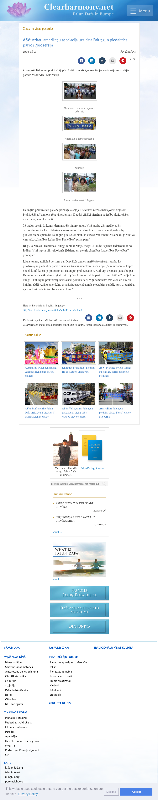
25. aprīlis (10, 680)
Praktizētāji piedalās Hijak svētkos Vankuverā (78, 369)
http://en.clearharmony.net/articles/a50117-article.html (52, 310)
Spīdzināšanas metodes (19, 666)
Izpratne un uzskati (61, 676)
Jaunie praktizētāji (60, 680)
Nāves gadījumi (14, 662)
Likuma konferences (17, 727)
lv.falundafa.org (14, 767)
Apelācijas (11, 736)
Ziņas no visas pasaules (38, 28)
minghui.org (12, 776)
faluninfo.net (12, 772)
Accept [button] (136, 791)
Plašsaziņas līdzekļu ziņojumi (22, 750)
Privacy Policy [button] (28, 794)
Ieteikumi (55, 690)
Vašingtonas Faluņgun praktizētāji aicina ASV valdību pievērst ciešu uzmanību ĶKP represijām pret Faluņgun (77, 416)
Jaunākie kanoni (63, 494)
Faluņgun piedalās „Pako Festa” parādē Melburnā (115, 412)
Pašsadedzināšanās (16, 690)
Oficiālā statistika (15, 676)
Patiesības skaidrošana (18, 722)
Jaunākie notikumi (16, 717)
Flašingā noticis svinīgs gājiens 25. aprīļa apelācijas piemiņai (115, 371)
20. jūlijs (10, 685)
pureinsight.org (14, 781)
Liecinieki (55, 694)
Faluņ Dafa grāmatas (92, 468)
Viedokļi (54, 685)
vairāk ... (57, 531)
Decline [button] (111, 791)
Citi (7, 754)
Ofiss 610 (10, 699)
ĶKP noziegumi (14, 703)
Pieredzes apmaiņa (61, 671)
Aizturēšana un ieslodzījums (21, 671)
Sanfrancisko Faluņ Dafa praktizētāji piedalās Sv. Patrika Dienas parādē (41, 412)
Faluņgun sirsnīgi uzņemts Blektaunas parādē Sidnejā (41, 371)
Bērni (8, 694)
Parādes (9, 731)
